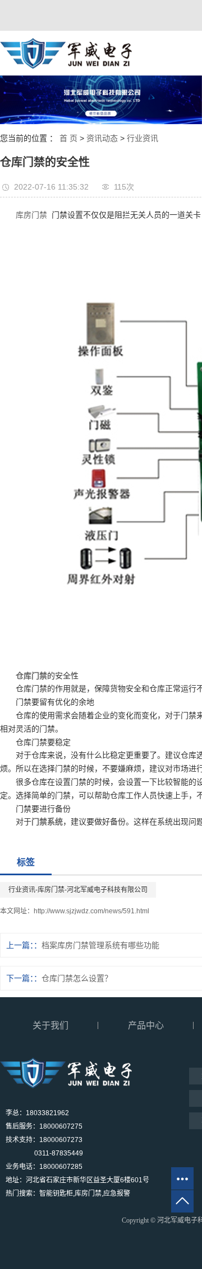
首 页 (68, 138)
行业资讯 (142, 138)
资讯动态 (102, 138)
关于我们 (50, 1025)
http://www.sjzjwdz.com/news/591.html (91, 911)
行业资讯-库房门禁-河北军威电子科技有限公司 (78, 890)
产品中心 (146, 1025)
